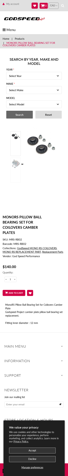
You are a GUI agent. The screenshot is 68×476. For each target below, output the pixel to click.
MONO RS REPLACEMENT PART (22, 251)
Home (6, 38)
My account (12, 3)
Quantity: (8, 272)
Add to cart (16, 293)
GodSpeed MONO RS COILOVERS (37, 248)
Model (10, 98)
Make (9, 83)
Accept (32, 450)
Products (19, 38)
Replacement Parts (52, 251)
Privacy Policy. (21, 441)
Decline (32, 458)
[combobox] (34, 76)
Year (9, 69)
